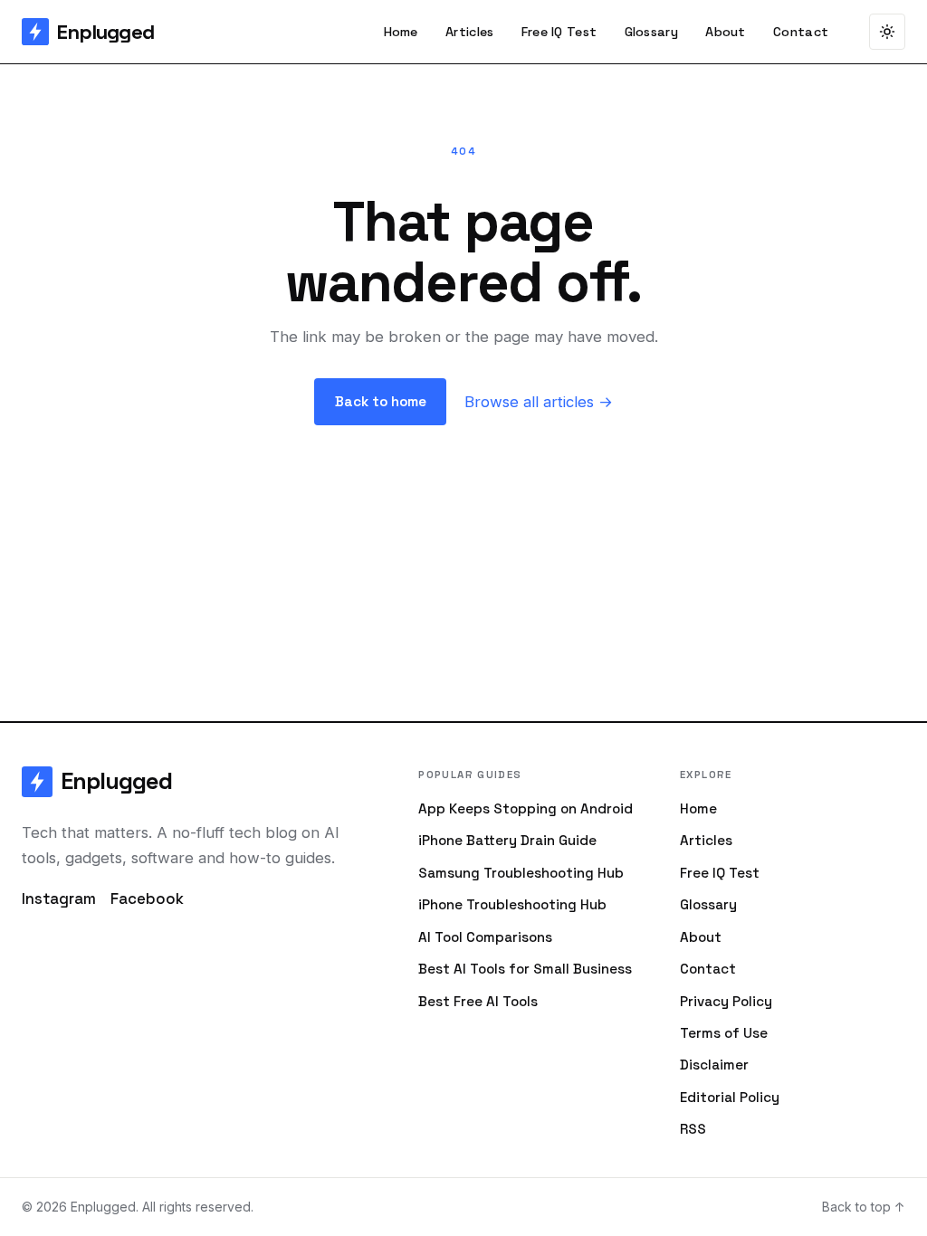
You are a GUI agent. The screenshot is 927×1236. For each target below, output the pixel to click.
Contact (800, 32)
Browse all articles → (538, 402)
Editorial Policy (729, 1097)
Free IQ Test (559, 32)
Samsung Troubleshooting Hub (521, 872)
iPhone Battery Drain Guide (507, 840)
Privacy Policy (726, 1001)
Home (401, 32)
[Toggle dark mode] (887, 32)
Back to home (380, 401)
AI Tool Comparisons (485, 937)
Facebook (147, 898)
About (725, 32)
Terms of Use (724, 1032)
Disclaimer (714, 1064)
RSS (693, 1128)
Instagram (59, 898)
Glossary (651, 32)
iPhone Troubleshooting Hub (512, 904)
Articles (469, 32)
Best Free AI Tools (478, 1001)
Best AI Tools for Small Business (525, 968)
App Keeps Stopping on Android (525, 808)
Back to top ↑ (863, 1206)
